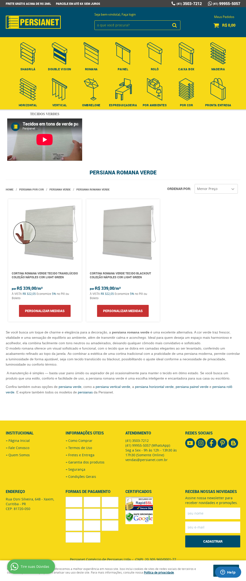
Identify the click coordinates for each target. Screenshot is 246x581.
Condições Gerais (82, 476)
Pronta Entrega (218, 105)
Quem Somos (19, 455)
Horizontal (28, 105)
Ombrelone (91, 105)
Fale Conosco (18, 447)
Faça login (129, 14)
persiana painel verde (192, 387)
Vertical (59, 105)
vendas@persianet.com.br (146, 459)
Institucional (20, 433)
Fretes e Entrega (81, 455)
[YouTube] (190, 443)
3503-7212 (189, 3)
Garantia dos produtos (86, 462)
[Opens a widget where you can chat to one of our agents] (228, 573)
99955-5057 (226, 3)
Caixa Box (186, 69)
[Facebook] (211, 443)
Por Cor (186, 105)
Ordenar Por (178, 188)
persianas (85, 392)
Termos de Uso (80, 447)
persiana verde (70, 387)
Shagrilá (28, 69)
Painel (123, 69)
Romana (91, 69)
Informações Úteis (85, 433)
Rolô (155, 69)
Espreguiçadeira (123, 105)
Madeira (218, 69)
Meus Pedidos (224, 17)
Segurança (76, 469)
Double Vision (59, 69)
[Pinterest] (222, 443)
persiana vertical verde (113, 387)
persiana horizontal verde (154, 387)
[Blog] (233, 443)
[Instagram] (201, 443)
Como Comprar (80, 440)
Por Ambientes (155, 105)
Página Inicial (19, 440)
